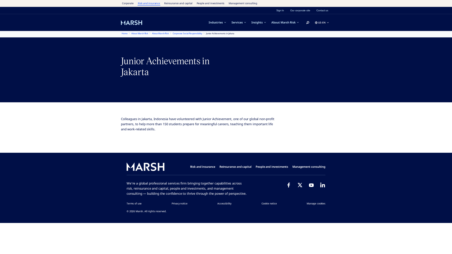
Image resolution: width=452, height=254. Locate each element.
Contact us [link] (322, 10)
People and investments (211, 3)
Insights (257, 22)
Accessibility (224, 203)
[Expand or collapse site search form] (307, 22)
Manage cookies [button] (316, 203)
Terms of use (134, 203)
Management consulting (243, 3)
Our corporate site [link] (300, 10)
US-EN (322, 22)
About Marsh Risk (283, 22)
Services (237, 22)
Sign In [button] (280, 10)
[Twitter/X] (300, 185)
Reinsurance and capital (178, 3)
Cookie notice (269, 203)
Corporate (128, 3)
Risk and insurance (149, 3)
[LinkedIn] (322, 185)
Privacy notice (180, 203)
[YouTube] (311, 185)
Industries (216, 22)
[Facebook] (288, 185)
